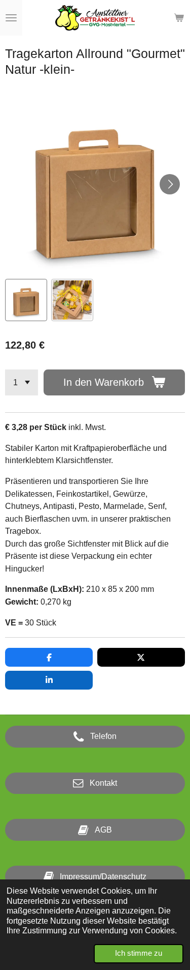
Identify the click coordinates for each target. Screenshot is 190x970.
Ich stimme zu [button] (138, 953)
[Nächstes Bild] (170, 184)
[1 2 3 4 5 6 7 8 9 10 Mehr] (21, 382)
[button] (26, 300)
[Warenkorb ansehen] (179, 18)
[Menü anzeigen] (11, 18)
